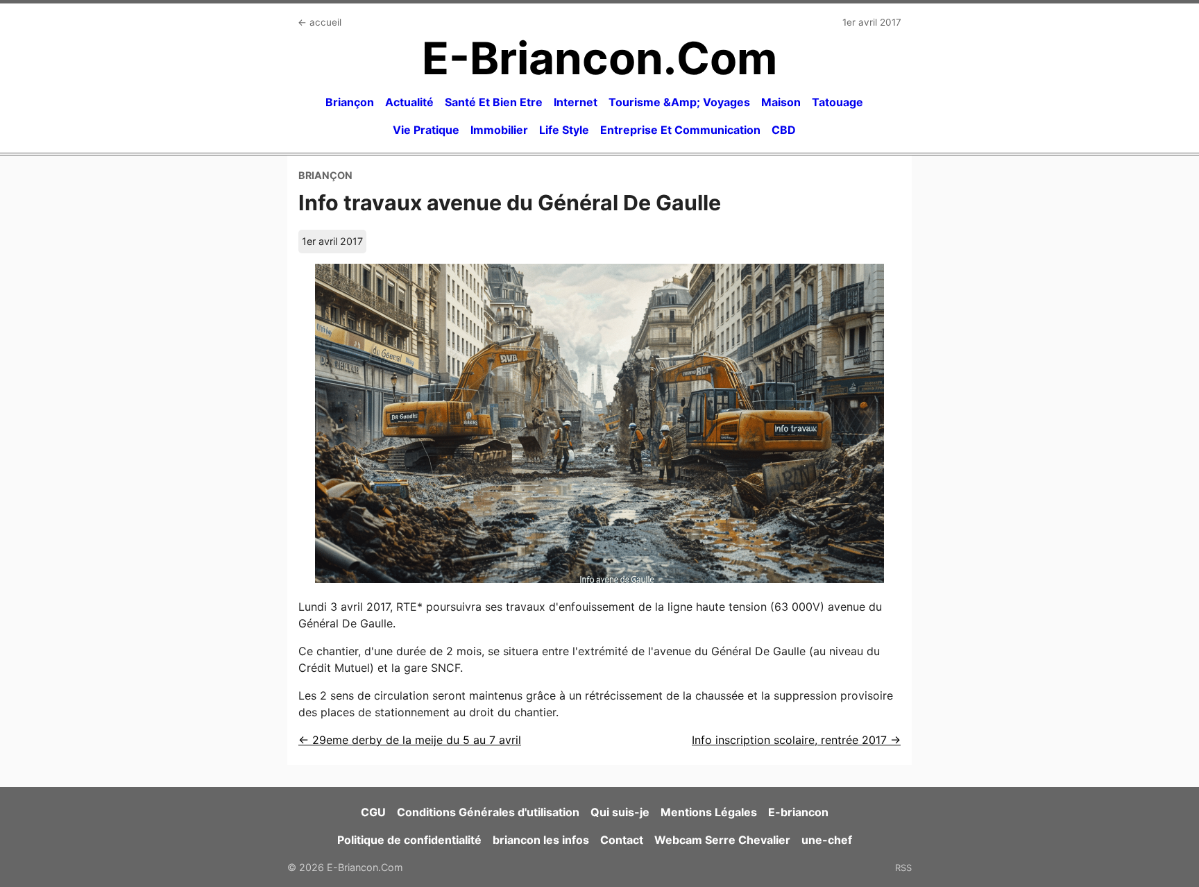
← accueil (319, 22)
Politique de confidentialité (409, 840)
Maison (781, 102)
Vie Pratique (426, 130)
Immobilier (499, 130)
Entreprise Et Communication (680, 130)
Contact (621, 840)
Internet (575, 102)
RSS (903, 867)
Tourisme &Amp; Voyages (679, 102)
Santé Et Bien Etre (494, 102)
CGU (373, 812)
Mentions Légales (709, 812)
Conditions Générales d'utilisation (488, 812)
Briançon (349, 102)
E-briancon (798, 812)
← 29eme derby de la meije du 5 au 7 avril (409, 740)
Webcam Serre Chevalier (722, 840)
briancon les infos (541, 840)
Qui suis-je (619, 812)
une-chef (826, 840)
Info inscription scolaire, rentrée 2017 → (796, 740)
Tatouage (837, 102)
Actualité (409, 102)
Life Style (564, 130)
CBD (784, 130)
